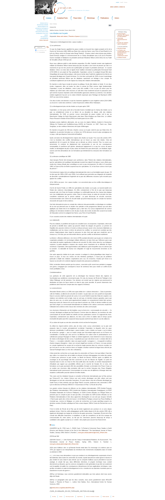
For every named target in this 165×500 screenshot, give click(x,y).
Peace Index (77, 18)
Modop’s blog (122, 32)
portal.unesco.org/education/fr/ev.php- (63, 487)
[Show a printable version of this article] (109, 26)
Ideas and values (62, 36)
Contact (60, 496)
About (111, 7)
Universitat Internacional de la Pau (122, 40)
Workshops (91, 18)
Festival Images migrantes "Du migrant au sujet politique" (123, 35)
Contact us (122, 7)
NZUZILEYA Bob (121, 48)
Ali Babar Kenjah (121, 57)
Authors (116, 7)
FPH (113, 496)
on (41, 52)
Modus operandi (106, 496)
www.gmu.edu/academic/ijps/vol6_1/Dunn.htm (64, 444)
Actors (117, 18)
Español (121, 2)
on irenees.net (42, 50)
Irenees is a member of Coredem (92, 496)
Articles (48, 18)
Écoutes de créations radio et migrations (122, 43)
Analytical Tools (62, 18)
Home (51, 23)
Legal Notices (80, 496)
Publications (105, 18)
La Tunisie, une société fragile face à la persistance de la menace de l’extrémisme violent (123, 53)
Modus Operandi (43, 40)
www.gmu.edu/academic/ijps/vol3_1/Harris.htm (92, 432)
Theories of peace (74, 36)
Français (125, 2)
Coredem (42, 52)
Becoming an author (70, 496)
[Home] (64, 14)
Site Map (54, 496)
